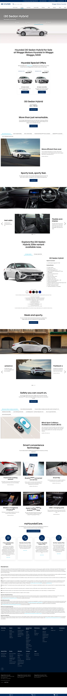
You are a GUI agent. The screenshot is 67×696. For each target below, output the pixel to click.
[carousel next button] (65, 224)
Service (54, 7)
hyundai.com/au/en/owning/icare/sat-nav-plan (53, 617)
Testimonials (28, 659)
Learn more (8, 557)
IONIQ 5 (10, 634)
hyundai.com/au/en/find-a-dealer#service (35, 602)
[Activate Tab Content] (27, 292)
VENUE (27, 631)
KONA (27, 632)
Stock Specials (3, 656)
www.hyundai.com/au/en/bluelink (36, 583)
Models (22, 7)
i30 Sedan (17, 22)
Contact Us (28, 653)
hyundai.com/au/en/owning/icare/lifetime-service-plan (11, 604)
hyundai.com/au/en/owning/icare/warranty (9, 598)
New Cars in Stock (12, 653)
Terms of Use (36, 653)
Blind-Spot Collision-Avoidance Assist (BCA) (10, 409)
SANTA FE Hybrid (20, 634)
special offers (29, 65)
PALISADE (19, 636)
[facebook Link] (65, 1)
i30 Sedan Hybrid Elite (38, 254)
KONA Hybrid (20, 631)
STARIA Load (53, 630)
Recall (19, 657)
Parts (60, 7)
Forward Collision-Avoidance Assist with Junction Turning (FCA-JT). (47, 409)
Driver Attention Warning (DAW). (26, 409)
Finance (43, 7)
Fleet (49, 7)
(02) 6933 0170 (22, 677)
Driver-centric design (28, 133)
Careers (27, 656)
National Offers (3, 653)
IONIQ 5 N (11, 637)
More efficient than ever (6, 133)
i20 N (35, 630)
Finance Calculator (12, 661)
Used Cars (11, 656)
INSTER (10, 630)
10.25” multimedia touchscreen (7, 136)
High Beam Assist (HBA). (6, 411)
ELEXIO (10, 633)
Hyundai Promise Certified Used (12, 658)
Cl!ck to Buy (15, 7)
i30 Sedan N (48, 22)
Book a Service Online (20, 656)
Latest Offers (36, 7)
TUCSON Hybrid (20, 633)
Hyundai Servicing (21, 660)
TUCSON (27, 634)
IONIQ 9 (10, 636)
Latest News (28, 657)
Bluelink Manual (49, 583)
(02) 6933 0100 (5, 677)
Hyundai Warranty (21, 661)
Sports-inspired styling (17, 133)
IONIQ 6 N (61, 630)
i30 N (35, 631)
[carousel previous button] (2, 224)
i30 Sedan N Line (27, 23)
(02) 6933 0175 (38, 677)
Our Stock (28, 7)
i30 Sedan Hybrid (37, 23)
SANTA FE (27, 635)
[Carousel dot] (32, 234)
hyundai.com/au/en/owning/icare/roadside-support (33, 613)
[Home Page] (5, 4)
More (65, 7)
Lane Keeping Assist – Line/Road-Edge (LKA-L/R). (34, 411)
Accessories (20, 665)
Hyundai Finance (12, 663)
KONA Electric (11, 631)
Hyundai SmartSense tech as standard (42, 133)
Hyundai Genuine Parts (21, 664)
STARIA (27, 647)
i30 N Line (44, 631)
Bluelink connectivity (57, 133)
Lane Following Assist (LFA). (18, 411)
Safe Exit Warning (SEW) (6, 414)
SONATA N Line (45, 637)
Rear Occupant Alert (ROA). (51, 411)
